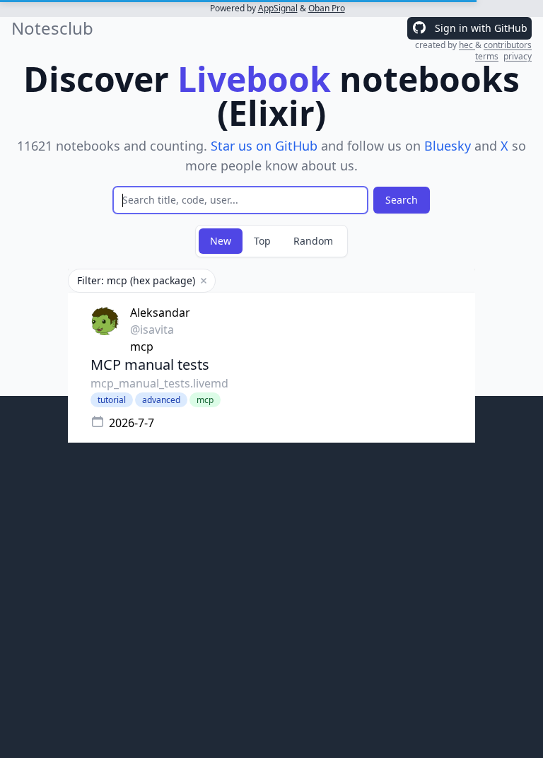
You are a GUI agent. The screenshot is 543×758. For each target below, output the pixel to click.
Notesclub (52, 28)
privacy (517, 56)
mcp (141, 346)
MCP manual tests (149, 364)
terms (486, 56)
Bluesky (447, 145)
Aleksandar (160, 312)
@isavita (152, 329)
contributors (508, 45)
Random (313, 240)
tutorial (112, 400)
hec (467, 45)
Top (262, 240)
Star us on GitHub (264, 145)
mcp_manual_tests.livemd (159, 383)
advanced (161, 400)
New (220, 240)
